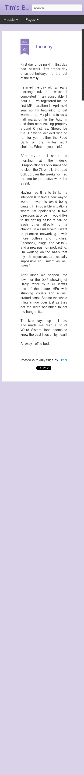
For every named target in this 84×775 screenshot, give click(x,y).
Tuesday (43, 46)
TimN (63, 359)
